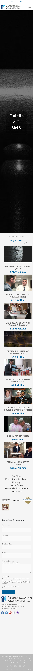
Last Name (5, 535)
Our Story (16, 476)
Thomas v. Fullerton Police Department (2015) (18, 409)
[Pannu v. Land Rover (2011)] (18, 451)
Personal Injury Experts (16, 488)
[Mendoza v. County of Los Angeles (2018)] (18, 311)
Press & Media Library (16, 479)
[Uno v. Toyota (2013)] (18, 424)
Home (11, 236)
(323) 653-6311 (16, 2)
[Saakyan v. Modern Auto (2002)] (18, 255)
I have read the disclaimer (11, 587)
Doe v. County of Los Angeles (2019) (18, 295)
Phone (4, 552)
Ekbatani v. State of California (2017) (18, 352)
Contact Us (16, 491)
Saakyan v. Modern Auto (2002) (18, 267)
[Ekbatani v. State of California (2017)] (18, 340)
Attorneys (16, 482)
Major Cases (16, 485)
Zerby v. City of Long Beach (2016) (18, 380)
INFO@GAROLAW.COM (16, 662)
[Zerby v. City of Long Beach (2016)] (18, 368)
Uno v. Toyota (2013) (18, 436)
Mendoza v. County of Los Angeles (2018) (18, 324)
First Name (5, 527)
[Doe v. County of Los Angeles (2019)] (18, 283)
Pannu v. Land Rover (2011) (18, 463)
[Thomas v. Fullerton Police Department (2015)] (18, 396)
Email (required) (7, 544)
